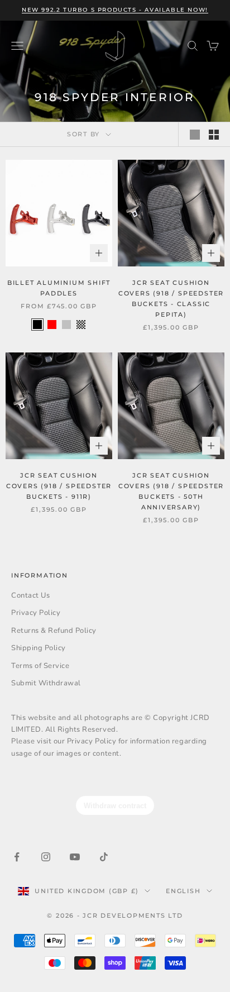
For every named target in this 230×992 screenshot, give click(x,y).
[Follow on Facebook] (16, 856)
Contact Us (30, 595)
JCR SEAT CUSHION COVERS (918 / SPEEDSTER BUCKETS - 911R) (59, 485)
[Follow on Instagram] (45, 856)
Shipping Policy (38, 648)
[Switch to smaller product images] (214, 134)
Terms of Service (40, 666)
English (183, 891)
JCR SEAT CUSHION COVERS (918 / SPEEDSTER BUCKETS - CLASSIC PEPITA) (171, 298)
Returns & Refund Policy (54, 631)
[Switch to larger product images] (195, 134)
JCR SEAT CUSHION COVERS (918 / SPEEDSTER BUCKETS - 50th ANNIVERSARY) (171, 491)
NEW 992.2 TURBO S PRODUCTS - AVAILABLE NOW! (115, 9)
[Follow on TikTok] (103, 856)
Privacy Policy (35, 613)
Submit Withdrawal (46, 683)
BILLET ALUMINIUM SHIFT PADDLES (59, 288)
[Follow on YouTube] (74, 856)
